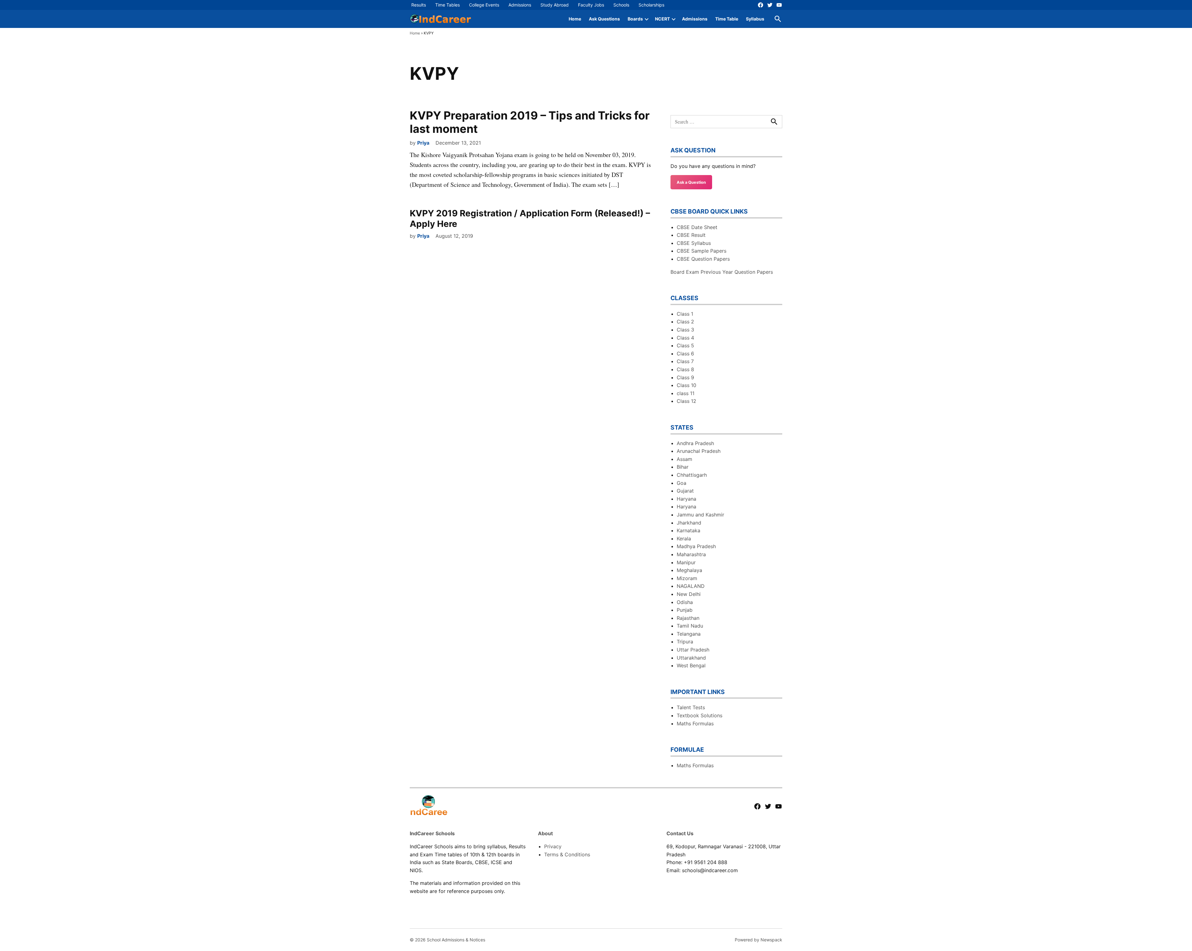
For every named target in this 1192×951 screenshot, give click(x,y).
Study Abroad (554, 4)
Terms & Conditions (567, 854)
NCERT (662, 18)
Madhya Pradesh (696, 546)
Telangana (689, 634)
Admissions (519, 4)
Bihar (683, 467)
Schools (621, 4)
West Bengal (691, 665)
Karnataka (688, 530)
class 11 (685, 393)
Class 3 (685, 330)
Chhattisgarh (692, 475)
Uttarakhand (691, 658)
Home (575, 18)
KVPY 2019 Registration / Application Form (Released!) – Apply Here (530, 218)
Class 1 (685, 314)
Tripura (685, 641)
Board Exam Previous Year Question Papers (721, 272)
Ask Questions (604, 18)
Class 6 (685, 353)
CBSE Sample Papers (701, 251)
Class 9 (685, 377)
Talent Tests (691, 707)
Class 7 (685, 361)
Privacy (553, 846)
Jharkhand (689, 523)
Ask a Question (691, 182)
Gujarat (685, 491)
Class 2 (685, 321)
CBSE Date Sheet (697, 227)
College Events (484, 4)
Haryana (686, 499)
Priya (423, 143)
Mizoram (687, 578)
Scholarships (651, 4)
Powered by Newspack (758, 939)
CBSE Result (691, 235)
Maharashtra (691, 554)
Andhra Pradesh (695, 443)
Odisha (685, 602)
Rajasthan (688, 618)
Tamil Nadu (690, 626)
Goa (681, 483)
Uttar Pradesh (693, 650)
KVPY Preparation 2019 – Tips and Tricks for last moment (530, 122)
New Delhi (689, 594)
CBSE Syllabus (694, 243)
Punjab (685, 610)
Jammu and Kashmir (700, 515)
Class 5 (685, 345)
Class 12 (686, 401)
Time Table (726, 18)
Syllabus (755, 18)
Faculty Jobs (591, 4)
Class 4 (685, 338)
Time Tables (447, 4)
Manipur (686, 562)
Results (418, 4)
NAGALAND (691, 586)
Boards (635, 18)
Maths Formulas (695, 723)
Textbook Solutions (699, 715)
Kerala (684, 538)
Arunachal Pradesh (698, 451)
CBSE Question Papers (703, 259)
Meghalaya (689, 570)
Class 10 (686, 385)
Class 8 (685, 369)
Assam (684, 459)
